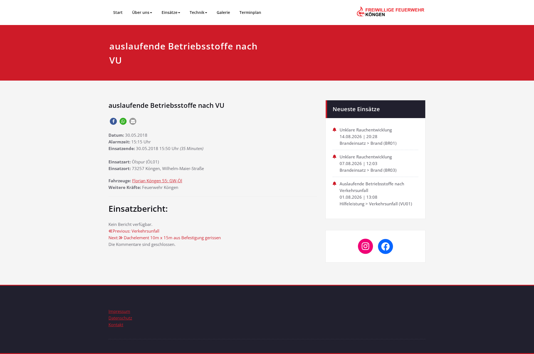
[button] (113, 121)
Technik (197, 12)
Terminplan (250, 12)
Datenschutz (120, 318)
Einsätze (169, 12)
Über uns (140, 12)
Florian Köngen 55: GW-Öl (157, 180)
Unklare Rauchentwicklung (366, 130)
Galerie (223, 12)
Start (118, 12)
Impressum (119, 311)
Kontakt (115, 324)
